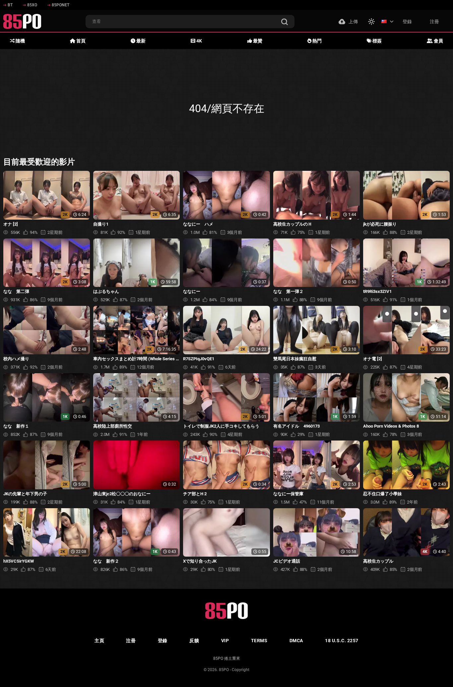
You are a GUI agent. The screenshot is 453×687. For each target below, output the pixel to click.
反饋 (194, 640)
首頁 (80, 40)
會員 (438, 40)
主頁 (99, 640)
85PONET (60, 5)
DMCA (296, 640)
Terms (259, 640)
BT (10, 5)
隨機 (20, 40)
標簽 (376, 40)
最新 (140, 40)
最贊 (257, 40)
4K (198, 40)
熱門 (316, 40)
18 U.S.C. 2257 (341, 640)
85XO (32, 5)
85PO (224, 669)
